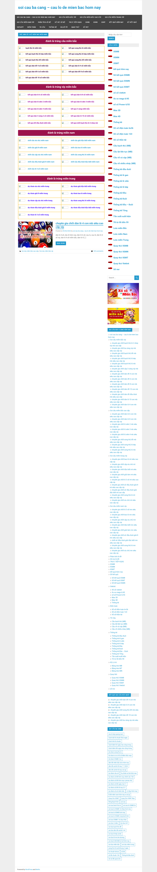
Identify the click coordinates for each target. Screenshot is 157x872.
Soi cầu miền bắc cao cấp (90, 17)
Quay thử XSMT (120, 257)
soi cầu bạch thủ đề (115, 827)
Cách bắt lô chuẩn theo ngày (118, 738)
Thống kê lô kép (120, 187)
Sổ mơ (116, 269)
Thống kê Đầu (119, 193)
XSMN (95, 22)
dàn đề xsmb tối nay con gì (117, 770)
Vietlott (20, 27)
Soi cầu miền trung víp (114, 17)
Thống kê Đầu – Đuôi (123, 204)
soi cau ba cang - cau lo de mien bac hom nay (88, 231)
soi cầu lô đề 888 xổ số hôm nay (119, 841)
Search (111, 38)
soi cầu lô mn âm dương (116, 837)
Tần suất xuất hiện (122, 216)
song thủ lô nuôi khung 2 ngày (118, 848)
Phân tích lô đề (44, 22)
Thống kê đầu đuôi (122, 169)
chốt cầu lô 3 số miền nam (38, 169)
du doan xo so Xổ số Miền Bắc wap (120, 755)
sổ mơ (86, 27)
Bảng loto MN (117, 671)
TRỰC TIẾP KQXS (75, 22)
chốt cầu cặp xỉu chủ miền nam (40, 155)
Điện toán (31, 27)
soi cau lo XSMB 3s (129, 805)
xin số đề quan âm (115, 859)
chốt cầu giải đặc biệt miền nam (83, 140)
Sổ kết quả (132, 22)
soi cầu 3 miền (113, 823)
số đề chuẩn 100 (114, 855)
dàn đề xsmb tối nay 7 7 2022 (118, 766)
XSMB (87, 22)
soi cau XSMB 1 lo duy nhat (117, 819)
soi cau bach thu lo (115, 805)
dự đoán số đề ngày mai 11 (117, 784)
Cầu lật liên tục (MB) (122, 151)
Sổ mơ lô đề (60, 22)
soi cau (123, 802)
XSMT (103, 22)
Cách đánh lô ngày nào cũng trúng (120, 745)
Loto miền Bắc (120, 228)
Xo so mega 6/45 (121, 98)
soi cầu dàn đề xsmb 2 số (117, 830)
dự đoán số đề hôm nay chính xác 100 (121, 777)
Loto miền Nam (120, 234)
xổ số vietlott (119, 93)
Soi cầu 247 (124, 823)
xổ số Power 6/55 (121, 104)
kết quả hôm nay (116, 22)
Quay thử (75, 27)
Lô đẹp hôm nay (132, 791)
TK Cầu (42, 27)
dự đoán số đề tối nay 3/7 (117, 787)
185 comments (98, 251)
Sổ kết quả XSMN (121, 81)
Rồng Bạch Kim (114, 802)
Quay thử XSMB (120, 246)
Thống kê (53, 27)
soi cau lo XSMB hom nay (117, 812)
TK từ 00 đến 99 (120, 222)
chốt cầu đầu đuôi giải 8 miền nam (41, 162)
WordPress (29, 869)
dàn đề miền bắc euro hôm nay (119, 762)
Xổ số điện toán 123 (122, 134)
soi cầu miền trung (128, 844)
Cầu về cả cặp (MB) (122, 157)
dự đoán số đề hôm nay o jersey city (120, 780)
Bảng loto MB (117, 666)
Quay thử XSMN (120, 251)
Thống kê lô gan (120, 175)
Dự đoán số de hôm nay (129, 773)
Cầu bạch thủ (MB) (122, 145)
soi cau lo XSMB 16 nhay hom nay (120, 809)
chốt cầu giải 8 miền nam (37, 148)
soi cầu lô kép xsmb (115, 834)
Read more (61, 243)
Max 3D (116, 110)
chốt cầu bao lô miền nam (81, 148)
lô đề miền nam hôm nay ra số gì (119, 794)
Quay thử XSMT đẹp (128, 798)
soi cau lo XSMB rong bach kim (119, 816)
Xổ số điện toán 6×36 (120, 609)
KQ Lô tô (63, 27)
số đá (123, 851)
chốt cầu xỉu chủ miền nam (38, 140)
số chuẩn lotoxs (114, 851)
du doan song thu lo (115, 752)
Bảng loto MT (117, 668)
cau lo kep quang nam (116, 734)
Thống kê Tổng (120, 210)
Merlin (38, 869)
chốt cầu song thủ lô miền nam (83, 155)
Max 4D (116, 116)
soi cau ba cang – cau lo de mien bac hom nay (59, 7)
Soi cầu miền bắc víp (67, 17)
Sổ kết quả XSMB (121, 75)
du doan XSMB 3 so (115, 759)
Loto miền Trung (120, 240)
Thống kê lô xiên (121, 181)
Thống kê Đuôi (120, 199)
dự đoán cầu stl (114, 773)
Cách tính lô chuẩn (115, 741)
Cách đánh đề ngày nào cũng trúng (120, 748)
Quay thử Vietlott (121, 263)
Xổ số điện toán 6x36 (123, 128)
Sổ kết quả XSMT (121, 87)
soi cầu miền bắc (114, 844)
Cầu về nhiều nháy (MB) (124, 163)
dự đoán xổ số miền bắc (116, 791)
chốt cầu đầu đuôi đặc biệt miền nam (85, 162)
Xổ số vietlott (117, 590)
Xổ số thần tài (119, 140)
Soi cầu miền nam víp (25, 22)
